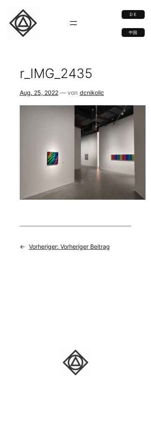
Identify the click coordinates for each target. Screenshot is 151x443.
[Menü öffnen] (73, 23)
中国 (133, 32)
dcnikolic (92, 92)
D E (133, 14)
